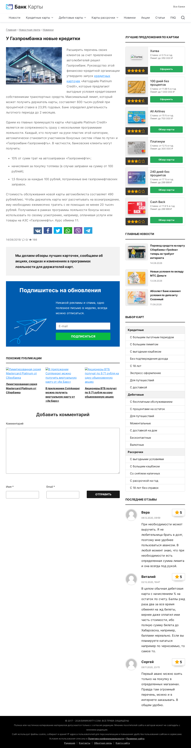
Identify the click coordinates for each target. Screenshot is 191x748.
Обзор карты (167, 129)
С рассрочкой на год (144, 480)
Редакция (69, 743)
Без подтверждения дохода (149, 358)
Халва (154, 51)
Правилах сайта (135, 738)
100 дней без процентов (159, 82)
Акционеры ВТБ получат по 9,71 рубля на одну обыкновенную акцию (101, 392)
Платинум (157, 141)
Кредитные (136, 330)
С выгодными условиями (147, 459)
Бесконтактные (140, 437)
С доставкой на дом (143, 430)
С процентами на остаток (147, 409)
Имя (10, 486)
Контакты (84, 743)
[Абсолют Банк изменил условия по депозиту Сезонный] (136, 297)
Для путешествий (142, 380)
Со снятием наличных (145, 473)
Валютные (137, 444)
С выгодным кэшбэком (145, 351)
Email (50, 486)
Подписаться (83, 336)
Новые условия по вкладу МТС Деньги (167, 273)
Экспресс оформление (145, 373)
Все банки (179, 6)
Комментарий (14, 423)
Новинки (130, 17)
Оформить (166, 69)
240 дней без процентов (159, 173)
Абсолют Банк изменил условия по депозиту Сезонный (165, 295)
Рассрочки (135, 452)
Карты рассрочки (103, 17)
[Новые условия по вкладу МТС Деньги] (136, 277)
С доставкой (138, 387)
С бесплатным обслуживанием (151, 401)
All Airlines (157, 111)
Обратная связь (103, 743)
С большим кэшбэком (145, 466)
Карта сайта (123, 743)
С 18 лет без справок (144, 488)
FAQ (173, 17)
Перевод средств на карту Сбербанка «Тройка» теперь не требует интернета (167, 251)
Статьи (160, 17)
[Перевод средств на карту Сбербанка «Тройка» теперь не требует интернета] (136, 252)
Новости (14, 17)
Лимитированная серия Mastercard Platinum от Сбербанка (21, 388)
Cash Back (157, 202)
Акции (145, 17)
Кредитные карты (38, 17)
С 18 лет (135, 366)
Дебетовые (136, 394)
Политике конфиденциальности (106, 738)
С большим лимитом (144, 344)
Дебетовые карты (71, 17)
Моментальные (140, 423)
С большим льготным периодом (152, 337)
